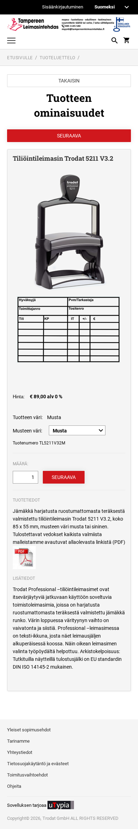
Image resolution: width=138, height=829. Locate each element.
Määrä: (20, 463)
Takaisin (69, 81)
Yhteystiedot (19, 752)
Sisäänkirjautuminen (62, 7)
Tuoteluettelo (57, 57)
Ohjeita (14, 786)
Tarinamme (18, 741)
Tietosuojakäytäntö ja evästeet (38, 763)
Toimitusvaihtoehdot (27, 775)
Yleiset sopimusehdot (29, 729)
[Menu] (11, 41)
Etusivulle (20, 57)
